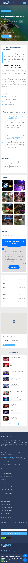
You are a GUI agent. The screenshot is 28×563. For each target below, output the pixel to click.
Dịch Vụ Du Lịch (5, 480)
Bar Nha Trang (6, 11)
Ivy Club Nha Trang (14, 384)
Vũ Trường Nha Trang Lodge (16, 371)
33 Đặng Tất (4, 27)
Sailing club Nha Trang (15, 378)
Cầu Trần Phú (6, 170)
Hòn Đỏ (20, 162)
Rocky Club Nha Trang (15, 398)
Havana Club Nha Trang (15, 357)
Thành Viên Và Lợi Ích (6, 507)
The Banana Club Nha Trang (9, 235)
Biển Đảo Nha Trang (6, 483)
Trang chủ (3, 31)
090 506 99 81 (5, 24)
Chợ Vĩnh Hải (13, 166)
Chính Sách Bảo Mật (6, 504)
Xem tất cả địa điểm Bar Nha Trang (10, 423)
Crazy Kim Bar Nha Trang (15, 404)
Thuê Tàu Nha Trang (6, 514)
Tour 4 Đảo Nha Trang (6, 489)
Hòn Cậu (19, 166)
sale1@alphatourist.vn (10, 462)
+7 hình (19, 219)
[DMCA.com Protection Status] (6, 538)
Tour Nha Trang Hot (6, 473)
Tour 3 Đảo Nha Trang (6, 486)
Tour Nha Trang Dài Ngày (7, 477)
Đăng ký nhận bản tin (14, 533)
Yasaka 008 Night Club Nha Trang (16, 364)
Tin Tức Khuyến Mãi (6, 498)
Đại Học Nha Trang (7, 162)
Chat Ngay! (14, 267)
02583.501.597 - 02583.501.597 (13, 465)
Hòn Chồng (15, 162)
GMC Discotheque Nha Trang (16, 411)
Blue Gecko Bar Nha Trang (16, 391)
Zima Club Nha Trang (14, 417)
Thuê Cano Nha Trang (6, 510)
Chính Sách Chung (5, 501)
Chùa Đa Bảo (5, 166)
